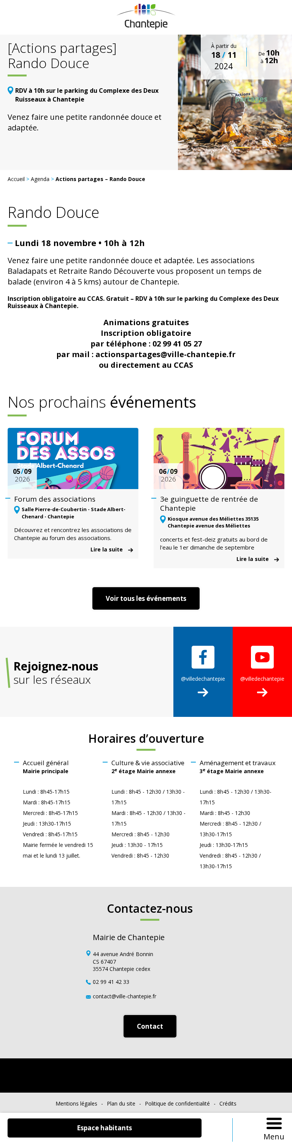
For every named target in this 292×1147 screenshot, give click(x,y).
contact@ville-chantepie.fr (124, 996)
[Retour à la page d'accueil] (146, 26)
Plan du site (121, 1103)
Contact (150, 1026)
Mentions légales (76, 1103)
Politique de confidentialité (177, 1103)
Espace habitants (104, 1127)
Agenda (40, 179)
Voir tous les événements (146, 598)
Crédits (227, 1103)
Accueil (16, 179)
